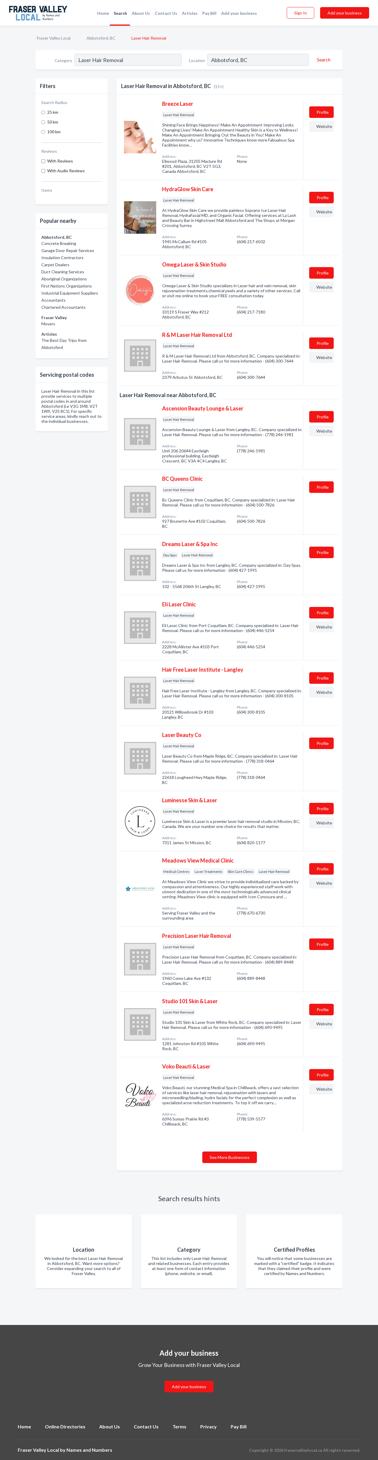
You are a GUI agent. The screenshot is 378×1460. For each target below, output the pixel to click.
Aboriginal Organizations (64, 278)
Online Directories (65, 1426)
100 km (54, 131)
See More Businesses (230, 1157)
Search (120, 13)
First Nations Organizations (66, 285)
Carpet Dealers (55, 264)
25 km (52, 112)
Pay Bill (209, 13)
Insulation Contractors (62, 257)
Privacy (208, 1426)
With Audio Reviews (66, 170)
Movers (48, 323)
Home (103, 13)
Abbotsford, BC (101, 37)
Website (324, 126)
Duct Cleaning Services (62, 271)
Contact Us (166, 13)
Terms (179, 1426)
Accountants (53, 300)
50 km (52, 121)
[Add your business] (189, 1379)
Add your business (239, 13)
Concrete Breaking (58, 243)
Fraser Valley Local (54, 37)
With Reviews (60, 160)
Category (63, 60)
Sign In (300, 12)
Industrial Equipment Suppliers (69, 292)
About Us (141, 13)
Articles (190, 13)
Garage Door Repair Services (67, 250)
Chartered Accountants (63, 307)
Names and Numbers (89, 1450)
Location (197, 60)
